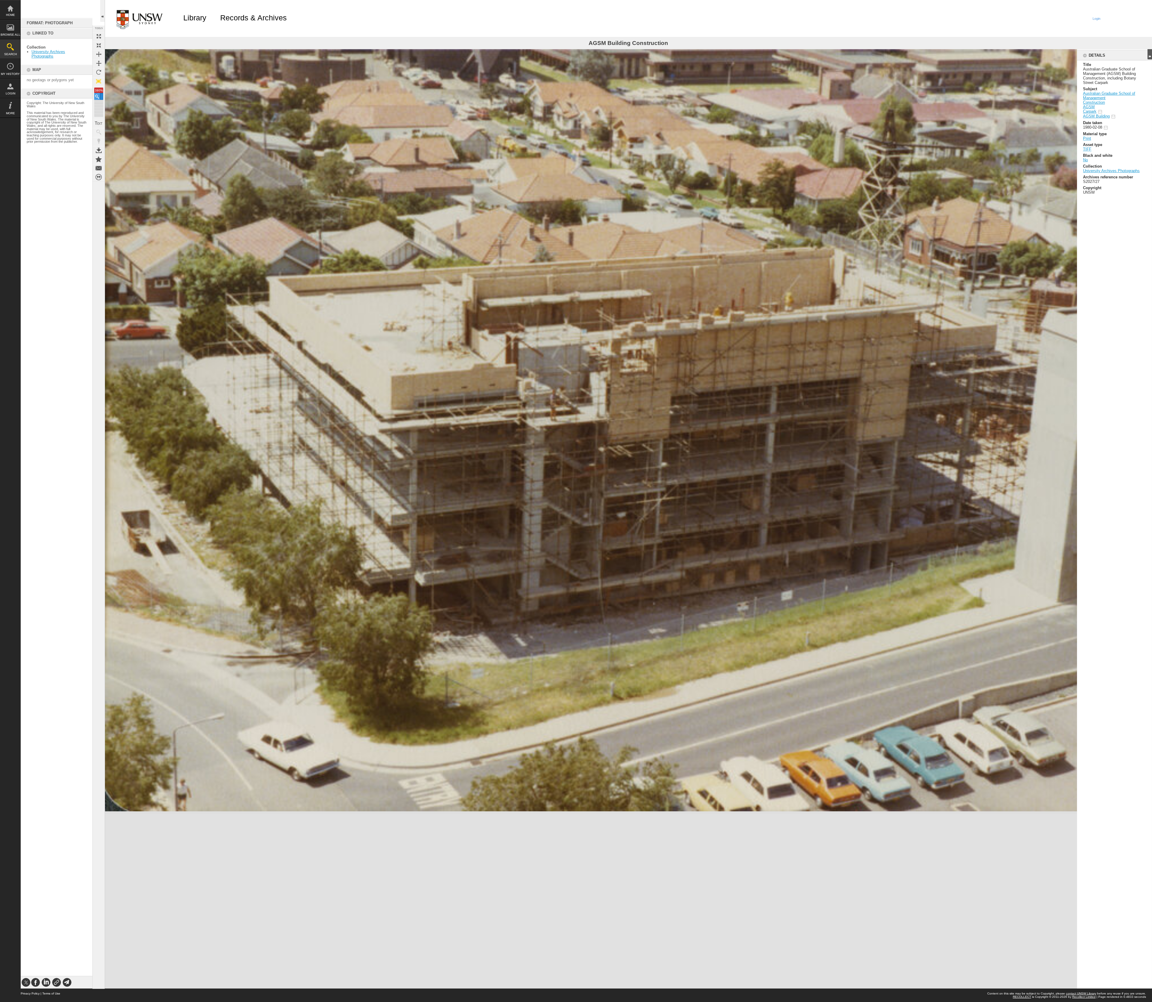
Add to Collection (99, 159)
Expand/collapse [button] (1150, 54)
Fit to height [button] (99, 63)
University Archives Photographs (48, 53)
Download (99, 150)
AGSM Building (1096, 116)
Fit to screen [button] (99, 45)
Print (1087, 138)
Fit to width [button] (99, 54)
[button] (98, 96)
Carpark (1089, 111)
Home (10, 14)
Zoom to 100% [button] (99, 81)
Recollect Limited (1084, 996)
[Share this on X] (26, 982)
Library (194, 17)
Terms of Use (51, 993)
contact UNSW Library (1081, 993)
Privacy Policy (30, 993)
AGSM (1089, 107)
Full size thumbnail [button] (99, 36)
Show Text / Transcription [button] (99, 123)
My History (10, 74)
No (1085, 160)
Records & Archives (253, 17)
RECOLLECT (1022, 996)
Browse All (10, 34)
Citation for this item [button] (99, 177)
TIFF (1087, 149)
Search (10, 54)
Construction (1094, 102)
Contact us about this (99, 168)
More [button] (10, 113)
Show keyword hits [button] (99, 132)
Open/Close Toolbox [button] (102, 11)
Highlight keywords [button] (99, 141)
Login (10, 93)
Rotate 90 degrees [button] (99, 72)
